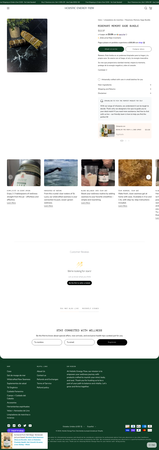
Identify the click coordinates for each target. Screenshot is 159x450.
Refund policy (43, 387)
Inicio (100, 20)
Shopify (100, 431)
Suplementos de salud (16, 383)
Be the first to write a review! (79, 283)
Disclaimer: (102, 93)
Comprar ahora (138, 49)
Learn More (11, 203)
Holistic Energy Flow (68, 431)
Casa (9, 371)
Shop (8, 366)
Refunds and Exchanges (47, 379)
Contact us (41, 375)
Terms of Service (44, 383)
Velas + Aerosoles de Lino (18, 410)
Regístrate (112, 342)
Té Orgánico (12, 387)
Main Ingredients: (105, 85)
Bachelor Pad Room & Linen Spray (128, 129)
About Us (41, 371)
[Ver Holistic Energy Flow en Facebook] (19, 425)
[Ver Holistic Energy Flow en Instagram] (8, 425)
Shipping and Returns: (107, 89)
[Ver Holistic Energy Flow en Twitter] (25, 425)
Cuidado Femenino (15, 391)
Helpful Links (42, 366)
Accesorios (11, 402)
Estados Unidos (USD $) (72, 426)
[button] (145, 8)
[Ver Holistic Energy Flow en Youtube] (30, 425)
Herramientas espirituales (18, 406)
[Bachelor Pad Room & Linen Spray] (107, 131)
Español (90, 426)
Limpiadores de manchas (113, 20)
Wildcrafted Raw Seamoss (18, 379)
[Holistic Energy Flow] (79, 8)
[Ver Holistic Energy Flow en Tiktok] (14, 425)
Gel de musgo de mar (16, 375)
